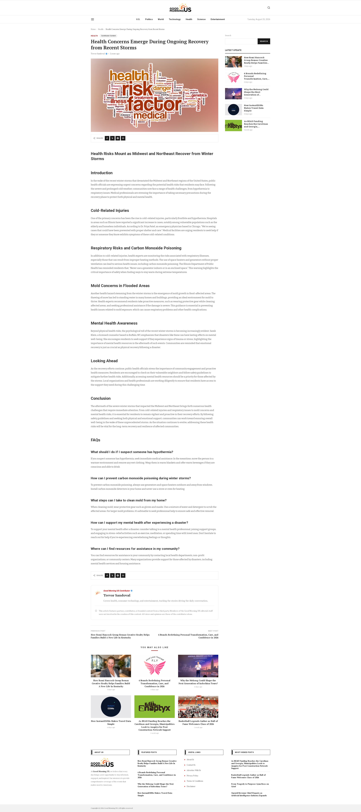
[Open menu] (92, 19)
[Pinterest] (117, 138)
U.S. (138, 19)
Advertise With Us (194, 770)
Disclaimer (191, 786)
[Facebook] (107, 138)
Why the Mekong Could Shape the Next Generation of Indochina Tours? (198, 682)
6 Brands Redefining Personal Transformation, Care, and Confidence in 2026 (154, 683)
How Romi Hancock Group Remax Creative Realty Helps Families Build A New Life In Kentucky (111, 683)
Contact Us (191, 765)
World (161, 19)
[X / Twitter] (112, 138)
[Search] (268, 7)
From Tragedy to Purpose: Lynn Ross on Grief (250, 785)
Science (201, 19)
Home (93, 29)
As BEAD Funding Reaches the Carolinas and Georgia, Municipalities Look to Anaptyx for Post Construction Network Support (155, 725)
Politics (149, 19)
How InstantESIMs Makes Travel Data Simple (111, 722)
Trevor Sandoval (98, 53)
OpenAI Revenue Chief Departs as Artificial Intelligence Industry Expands (249, 794)
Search (228, 35)
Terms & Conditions (195, 781)
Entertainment (218, 19)
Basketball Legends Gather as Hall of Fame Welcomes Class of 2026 (198, 722)
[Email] (123, 138)
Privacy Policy (192, 775)
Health (189, 19)
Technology (175, 19)
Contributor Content (108, 36)
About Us (190, 759)
